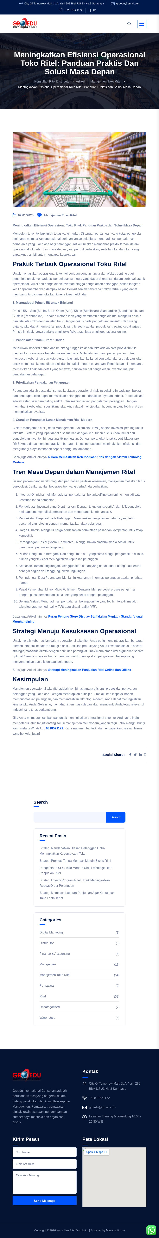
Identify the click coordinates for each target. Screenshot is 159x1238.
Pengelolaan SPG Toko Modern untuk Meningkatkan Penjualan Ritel (76, 870)
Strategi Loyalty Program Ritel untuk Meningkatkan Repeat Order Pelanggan (75, 883)
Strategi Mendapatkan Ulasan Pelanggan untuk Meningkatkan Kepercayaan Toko (72, 851)
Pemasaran (47, 985)
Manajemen (48, 964)
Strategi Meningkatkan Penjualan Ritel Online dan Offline (89, 669)
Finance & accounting (55, 953)
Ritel (43, 996)
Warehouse (47, 1017)
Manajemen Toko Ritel (60, 215)
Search (41, 802)
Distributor (47, 943)
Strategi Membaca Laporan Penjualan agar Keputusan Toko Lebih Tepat (77, 895)
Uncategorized (50, 1007)
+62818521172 (73, 10)
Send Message (44, 1200)
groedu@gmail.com (128, 3)
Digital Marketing (51, 932)
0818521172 (54, 728)
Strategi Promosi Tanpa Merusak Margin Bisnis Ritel (75, 860)
